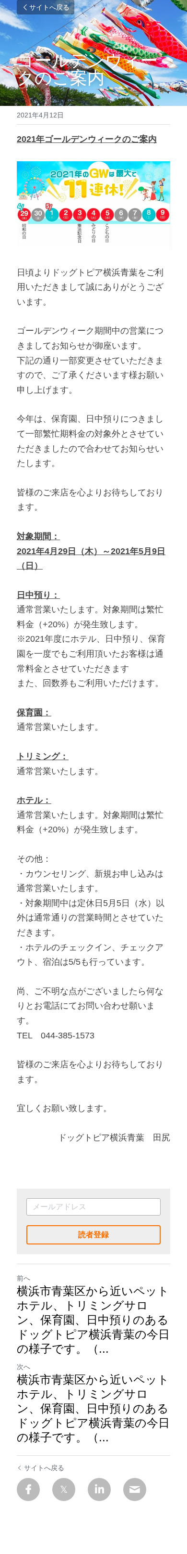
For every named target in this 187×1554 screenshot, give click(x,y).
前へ (23, 1278)
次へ (23, 1367)
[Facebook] (28, 1489)
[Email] (134, 1489)
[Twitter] (63, 1489)
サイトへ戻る (49, 7)
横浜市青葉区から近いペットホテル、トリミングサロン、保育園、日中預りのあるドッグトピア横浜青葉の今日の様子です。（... (93, 1319)
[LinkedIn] (99, 1489)
